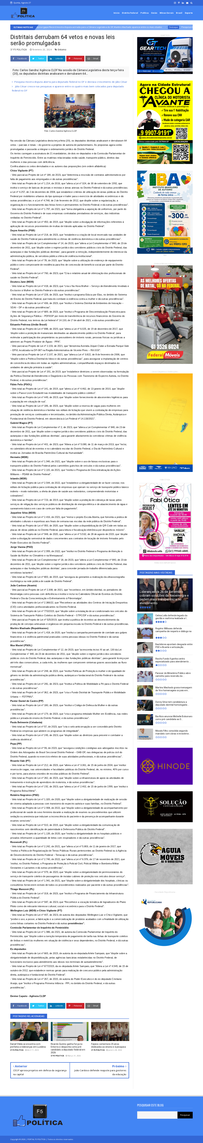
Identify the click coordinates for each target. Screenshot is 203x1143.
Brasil (179, 13)
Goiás (154, 13)
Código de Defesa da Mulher (89, 705)
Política (145, 13)
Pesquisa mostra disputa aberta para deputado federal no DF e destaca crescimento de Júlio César (153, 27)
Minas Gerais (167, 13)
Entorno (62, 49)
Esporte (189, 13)
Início (116, 13)
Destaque (96, 27)
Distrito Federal (130, 13)
